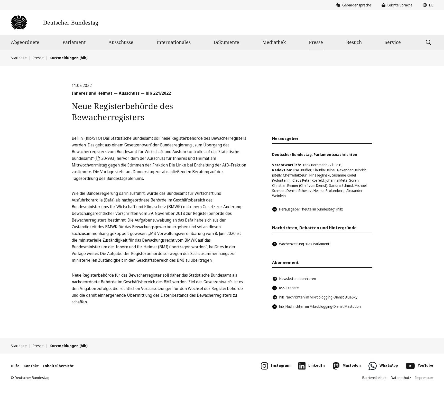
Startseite (19, 57)
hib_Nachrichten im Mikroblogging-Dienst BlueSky (318, 297)
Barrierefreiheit (374, 377)
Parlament (74, 42)
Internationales (173, 42)
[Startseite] (54, 22)
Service (393, 42)
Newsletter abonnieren (297, 278)
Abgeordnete (25, 42)
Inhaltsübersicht (58, 365)
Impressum (424, 377)
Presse (316, 42)
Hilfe (15, 365)
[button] (426, 5)
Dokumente (226, 42)
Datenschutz (401, 377)
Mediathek (274, 42)
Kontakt (31, 365)
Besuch (354, 42)
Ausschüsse (120, 42)
